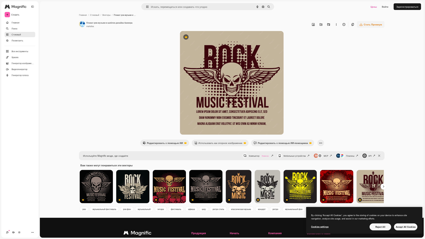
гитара (161, 209)
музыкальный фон (293, 209)
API (370, 155)
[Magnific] (137, 233)
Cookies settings (320, 226)
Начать (234, 233)
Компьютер (259, 155)
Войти (385, 6)
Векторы (106, 14)
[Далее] (383, 186)
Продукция (198, 233)
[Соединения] (7, 232)
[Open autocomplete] (146, 6)
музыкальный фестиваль (104, 209)
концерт (262, 209)
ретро (275, 209)
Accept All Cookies (406, 226)
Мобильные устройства (295, 155)
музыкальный (144, 209)
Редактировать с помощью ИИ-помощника (281, 143)
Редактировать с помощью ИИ (163, 143)
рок (84, 209)
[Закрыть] (379, 155)
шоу (204, 209)
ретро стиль (218, 209)
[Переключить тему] (19, 232)
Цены (374, 6)
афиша (191, 209)
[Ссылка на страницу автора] (82, 24)
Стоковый (94, 14)
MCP (326, 155)
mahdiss (90, 26)
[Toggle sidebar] (32, 6)
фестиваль (176, 209)
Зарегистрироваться (407, 6)
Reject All (380, 226)
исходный (202, 37)
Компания (275, 233)
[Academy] (13, 232)
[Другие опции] (336, 24)
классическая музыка (241, 209)
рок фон (127, 209)
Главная (83, 14)
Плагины (350, 155)
